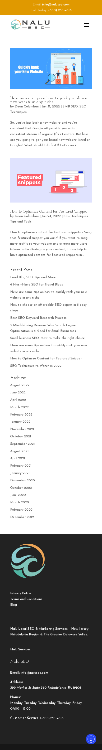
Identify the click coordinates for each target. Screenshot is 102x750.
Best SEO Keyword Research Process (38, 318)
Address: (17, 682)
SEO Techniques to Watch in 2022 (35, 366)
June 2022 (18, 392)
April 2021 (17, 458)
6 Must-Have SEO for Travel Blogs (36, 284)
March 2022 (19, 407)
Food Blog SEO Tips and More (33, 277)
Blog (13, 605)
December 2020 (22, 480)
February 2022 (21, 414)
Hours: (15, 697)
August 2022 (19, 385)
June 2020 (18, 495)
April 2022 (18, 400)
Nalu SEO (19, 662)
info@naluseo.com (56, 4)
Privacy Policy (20, 593)
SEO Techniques (76, 216)
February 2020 (21, 510)
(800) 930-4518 (60, 10)
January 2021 (20, 473)
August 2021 (19, 451)
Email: (15, 673)
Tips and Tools (21, 221)
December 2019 (22, 517)
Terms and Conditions (26, 599)
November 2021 (22, 429)
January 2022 (20, 422)
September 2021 (22, 444)
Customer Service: (24, 718)
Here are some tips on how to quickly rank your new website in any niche (49, 100)
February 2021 (21, 466)
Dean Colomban (27, 106)
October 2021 (20, 436)
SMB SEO (70, 106)
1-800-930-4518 (52, 718)
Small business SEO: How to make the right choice (47, 338)
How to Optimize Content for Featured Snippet (48, 211)
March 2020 (19, 502)
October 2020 (21, 488)
